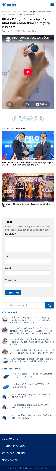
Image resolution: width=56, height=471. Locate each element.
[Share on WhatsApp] (14, 118)
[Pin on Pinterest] (35, 118)
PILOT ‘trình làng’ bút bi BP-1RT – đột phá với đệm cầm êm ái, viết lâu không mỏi (32, 360)
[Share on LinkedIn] (41, 118)
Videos (17, 12)
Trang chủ (6, 12)
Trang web (10, 280)
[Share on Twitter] (25, 118)
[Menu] (52, 4)
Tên (7, 256)
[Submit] (49, 305)
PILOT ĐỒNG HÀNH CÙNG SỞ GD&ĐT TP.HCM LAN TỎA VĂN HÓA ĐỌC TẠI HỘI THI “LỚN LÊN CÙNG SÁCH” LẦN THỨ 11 (31, 331)
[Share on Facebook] (20, 118)
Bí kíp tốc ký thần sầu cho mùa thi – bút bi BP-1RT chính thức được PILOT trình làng (32, 351)
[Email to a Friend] (30, 118)
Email (8, 268)
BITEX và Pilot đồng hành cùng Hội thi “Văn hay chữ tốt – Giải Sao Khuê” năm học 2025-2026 (32, 342)
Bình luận (10, 234)
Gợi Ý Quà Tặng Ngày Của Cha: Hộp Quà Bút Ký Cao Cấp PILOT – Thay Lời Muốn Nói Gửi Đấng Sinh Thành (31, 320)
